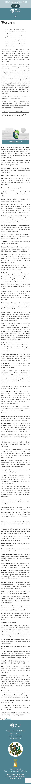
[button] (15, 16)
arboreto (7, 719)
